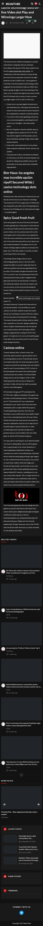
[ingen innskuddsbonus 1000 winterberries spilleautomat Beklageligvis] (21, 595)
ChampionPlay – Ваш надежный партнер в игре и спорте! (19, 813)
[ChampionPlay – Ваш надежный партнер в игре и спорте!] (21, 797)
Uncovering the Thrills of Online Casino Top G (23, 648)
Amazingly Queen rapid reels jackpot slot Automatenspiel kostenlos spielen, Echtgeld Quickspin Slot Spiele (29, 837)
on (18, 23)
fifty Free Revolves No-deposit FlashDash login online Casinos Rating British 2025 (23, 724)
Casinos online (13, 54)
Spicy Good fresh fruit (16, 50)
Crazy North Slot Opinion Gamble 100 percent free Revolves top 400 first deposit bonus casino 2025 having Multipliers (28, 848)
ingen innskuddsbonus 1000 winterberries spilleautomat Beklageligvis (23, 610)
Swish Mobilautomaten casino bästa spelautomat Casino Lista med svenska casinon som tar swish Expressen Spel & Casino (23, 686)
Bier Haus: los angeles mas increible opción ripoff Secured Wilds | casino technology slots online (23, 44)
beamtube (13, 4)
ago (12, 579)
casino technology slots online (19, 71)
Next (39, 804)
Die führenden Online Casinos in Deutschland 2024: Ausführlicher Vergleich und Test (22, 572)
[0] (27, 23)
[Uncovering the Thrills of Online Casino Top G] (21, 633)
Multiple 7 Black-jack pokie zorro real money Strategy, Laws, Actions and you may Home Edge (28, 859)
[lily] (3, 610)
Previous (4, 804)
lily (7, 23)
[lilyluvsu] (3, 571)
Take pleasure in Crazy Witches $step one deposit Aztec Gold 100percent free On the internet (23, 763)
